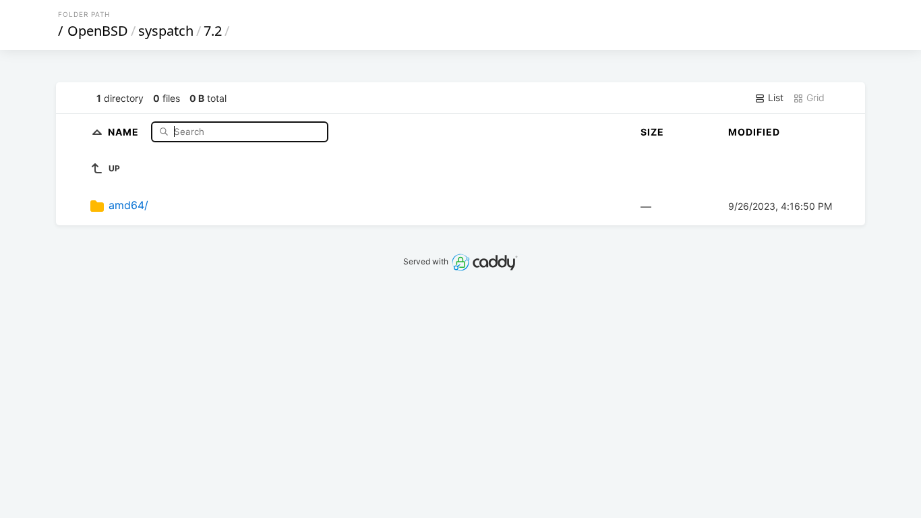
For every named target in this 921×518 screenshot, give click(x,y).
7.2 (213, 31)
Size (652, 132)
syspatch (166, 31)
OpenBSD (97, 31)
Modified (754, 132)
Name (125, 131)
